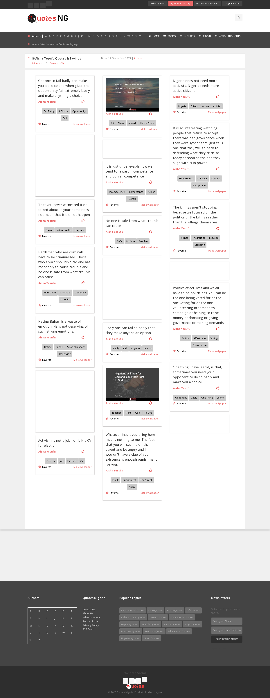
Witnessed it (64, 230)
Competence (136, 191)
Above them (147, 123)
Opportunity (79, 111)
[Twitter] (36, 5)
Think (121, 123)
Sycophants (199, 185)
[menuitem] (153, 36)
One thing (207, 397)
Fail (65, 118)
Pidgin (207, 36)
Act (112, 123)
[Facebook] (30, 5)
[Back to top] (258, 675)
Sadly (116, 348)
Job (61, 461)
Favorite (46, 124)
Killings (184, 237)
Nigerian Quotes (130, 638)
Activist (138, 58)
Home (156, 36)
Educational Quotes (179, 631)
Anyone (135, 348)
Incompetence (117, 191)
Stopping (200, 244)
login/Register (232, 3)
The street (146, 480)
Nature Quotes (172, 624)
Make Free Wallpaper (207, 3)
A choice (63, 111)
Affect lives (200, 338)
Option (148, 348)
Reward (132, 198)
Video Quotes (157, 3)
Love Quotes (155, 610)
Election (71, 461)
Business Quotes (130, 631)
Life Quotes (193, 610)
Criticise (215, 178)
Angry (132, 487)
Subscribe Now (227, 639)
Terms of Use (90, 621)
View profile (57, 63)
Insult (115, 480)
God (137, 412)
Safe (119, 241)
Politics (185, 338)
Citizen (194, 106)
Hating (47, 347)
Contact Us (89, 609)
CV (81, 461)
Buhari (59, 347)
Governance (186, 178)
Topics (172, 36)
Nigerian (37, 63)
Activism (50, 461)
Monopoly (80, 292)
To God (148, 412)
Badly (194, 397)
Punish (151, 191)
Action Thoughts (230, 36)
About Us (88, 613)
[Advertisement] (149, 20)
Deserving (65, 354)
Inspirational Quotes (132, 610)
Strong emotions (76, 347)
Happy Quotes (129, 624)
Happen (79, 230)
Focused (214, 237)
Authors (189, 36)
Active (205, 106)
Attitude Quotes (150, 624)
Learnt (220, 397)
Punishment (129, 480)
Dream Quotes (158, 617)
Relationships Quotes (133, 617)
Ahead (132, 123)
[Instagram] (43, 5)
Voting (213, 338)
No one (130, 241)
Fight (128, 412)
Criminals (65, 292)
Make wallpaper (82, 124)
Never (49, 230)
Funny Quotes (175, 610)
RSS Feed (88, 629)
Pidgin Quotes (192, 624)
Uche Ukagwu (154, 692)
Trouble (143, 241)
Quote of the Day (180, 3)
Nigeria (182, 106)
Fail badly (49, 111)
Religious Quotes (154, 631)
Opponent (181, 397)
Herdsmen (50, 292)
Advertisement (91, 617)
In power (202, 178)
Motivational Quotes (181, 617)
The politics (198, 237)
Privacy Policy (91, 625)
